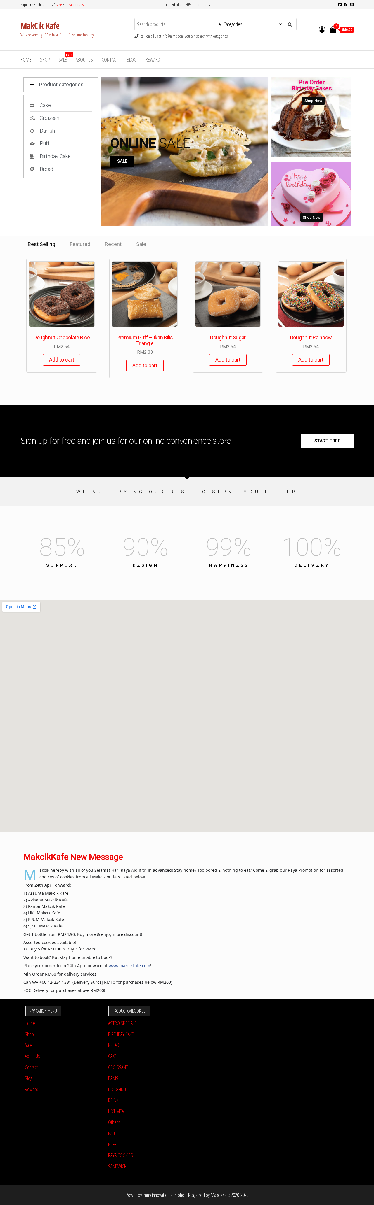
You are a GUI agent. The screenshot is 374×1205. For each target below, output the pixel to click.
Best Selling (41, 244)
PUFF (112, 1144)
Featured (80, 244)
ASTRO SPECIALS (122, 1023)
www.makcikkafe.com (129, 965)
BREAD (113, 1044)
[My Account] (322, 29)
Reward (153, 59)
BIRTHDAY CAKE (121, 1034)
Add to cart (61, 360)
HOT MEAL (117, 1111)
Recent (113, 244)
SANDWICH (117, 1166)
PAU (111, 1133)
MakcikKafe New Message (73, 857)
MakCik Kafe (40, 25)
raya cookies (75, 4)
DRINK (113, 1100)
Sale (65, 58)
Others (114, 1122)
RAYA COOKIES (120, 1155)
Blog (132, 59)
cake (59, 4)
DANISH (114, 1078)
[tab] (41, 244)
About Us (84, 59)
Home (25, 59)
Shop (45, 59)
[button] (122, 161)
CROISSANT (118, 1067)
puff (48, 4)
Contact (110, 59)
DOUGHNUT (118, 1089)
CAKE (112, 1056)
